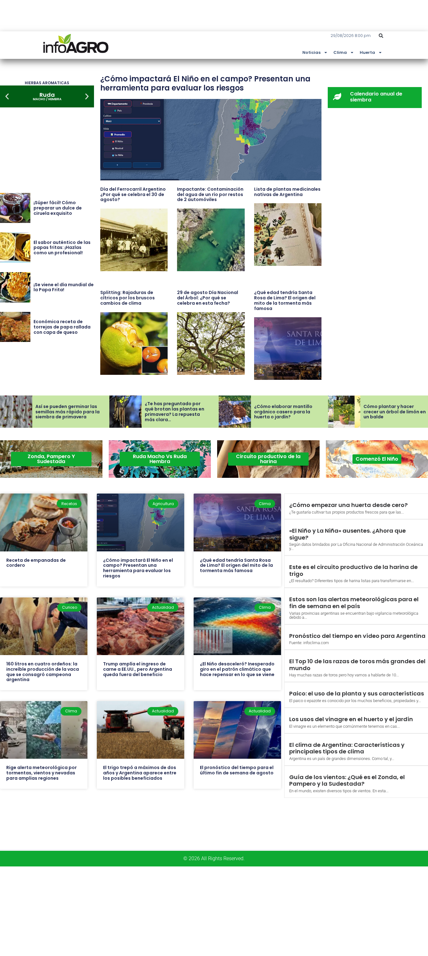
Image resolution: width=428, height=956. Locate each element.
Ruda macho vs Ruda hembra (160, 459)
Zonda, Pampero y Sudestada (51, 459)
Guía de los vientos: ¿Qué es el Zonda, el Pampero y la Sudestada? (347, 780)
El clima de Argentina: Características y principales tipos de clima (347, 748)
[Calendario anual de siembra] (337, 96)
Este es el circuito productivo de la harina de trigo (353, 570)
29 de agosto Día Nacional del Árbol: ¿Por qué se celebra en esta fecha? (207, 297)
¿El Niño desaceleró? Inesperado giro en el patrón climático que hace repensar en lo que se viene (237, 669)
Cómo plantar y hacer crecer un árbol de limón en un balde (394, 411)
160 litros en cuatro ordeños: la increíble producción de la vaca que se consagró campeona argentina (42, 672)
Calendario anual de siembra (376, 96)
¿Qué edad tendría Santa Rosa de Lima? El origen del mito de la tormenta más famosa (285, 300)
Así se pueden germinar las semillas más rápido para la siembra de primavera (67, 411)
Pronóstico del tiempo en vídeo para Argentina (357, 636)
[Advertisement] (188, 910)
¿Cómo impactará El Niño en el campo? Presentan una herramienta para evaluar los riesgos (205, 83)
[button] (381, 36)
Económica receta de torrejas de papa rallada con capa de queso (62, 326)
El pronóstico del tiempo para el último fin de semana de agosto (237, 770)
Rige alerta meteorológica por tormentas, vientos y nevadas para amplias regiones (41, 772)
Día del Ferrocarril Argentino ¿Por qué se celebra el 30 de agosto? (133, 194)
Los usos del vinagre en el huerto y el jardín (351, 719)
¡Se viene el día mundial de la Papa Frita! (64, 287)
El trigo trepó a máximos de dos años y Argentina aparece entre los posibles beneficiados (139, 772)
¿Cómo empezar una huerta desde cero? (348, 505)
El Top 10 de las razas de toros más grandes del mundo (357, 664)
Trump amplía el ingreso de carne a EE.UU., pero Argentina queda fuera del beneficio (137, 669)
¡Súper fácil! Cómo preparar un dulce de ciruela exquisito (58, 207)
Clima (340, 52)
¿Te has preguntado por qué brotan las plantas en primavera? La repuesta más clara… (174, 411)
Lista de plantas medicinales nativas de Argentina (287, 192)
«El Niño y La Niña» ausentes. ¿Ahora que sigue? (347, 534)
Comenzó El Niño (377, 458)
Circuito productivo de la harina (268, 459)
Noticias (311, 52)
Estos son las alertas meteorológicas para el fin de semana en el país (354, 602)
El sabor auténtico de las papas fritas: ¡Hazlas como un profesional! (62, 247)
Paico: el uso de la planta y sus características (356, 693)
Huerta (367, 52)
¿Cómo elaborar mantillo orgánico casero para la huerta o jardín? (283, 411)
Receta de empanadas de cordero (36, 563)
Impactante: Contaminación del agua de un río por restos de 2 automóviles (210, 194)
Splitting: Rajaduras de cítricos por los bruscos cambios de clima (127, 297)
